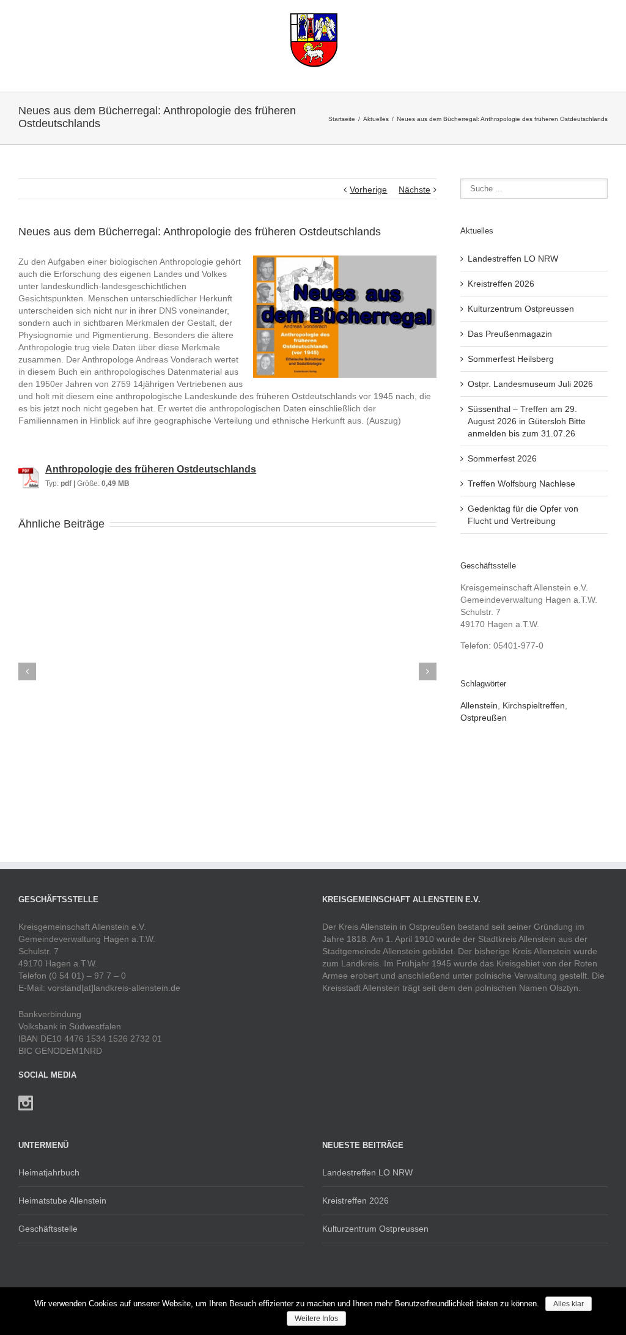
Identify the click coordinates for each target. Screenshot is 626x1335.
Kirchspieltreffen (534, 705)
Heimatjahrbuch (48, 1172)
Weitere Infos (316, 1318)
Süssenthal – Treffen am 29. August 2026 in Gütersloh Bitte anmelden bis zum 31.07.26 (527, 421)
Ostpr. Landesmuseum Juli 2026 (530, 384)
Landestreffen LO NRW (513, 258)
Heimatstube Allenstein (62, 1200)
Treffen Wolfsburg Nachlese (521, 483)
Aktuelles (376, 119)
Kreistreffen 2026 (501, 284)
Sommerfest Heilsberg (511, 359)
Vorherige (368, 189)
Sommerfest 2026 (502, 458)
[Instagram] (25, 1103)
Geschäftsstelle (48, 1229)
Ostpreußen (483, 718)
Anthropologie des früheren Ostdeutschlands (150, 469)
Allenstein (479, 705)
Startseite (341, 119)
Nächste (414, 189)
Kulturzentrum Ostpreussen (521, 309)
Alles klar (568, 1304)
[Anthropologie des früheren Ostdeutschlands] (28, 469)
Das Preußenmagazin (510, 334)
